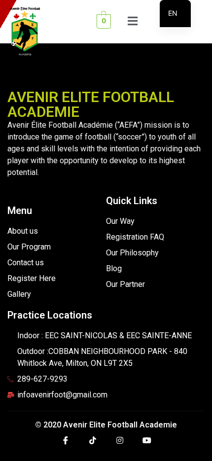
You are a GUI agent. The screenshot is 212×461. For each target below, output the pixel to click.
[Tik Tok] (92, 443)
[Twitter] (147, 443)
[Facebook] (65, 443)
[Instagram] (119, 443)
